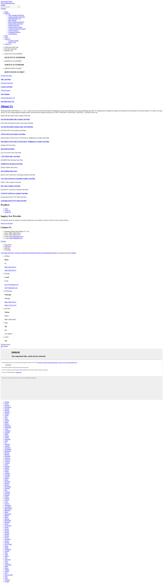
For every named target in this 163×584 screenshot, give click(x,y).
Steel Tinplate (12, 20)
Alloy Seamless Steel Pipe (16, 15)
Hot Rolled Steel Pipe (34, 253)
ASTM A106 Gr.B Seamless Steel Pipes (13, 134)
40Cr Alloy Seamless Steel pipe (10, 186)
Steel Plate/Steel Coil (14, 18)
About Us (7, 39)
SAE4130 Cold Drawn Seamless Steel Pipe (14, 193)
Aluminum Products (14, 32)
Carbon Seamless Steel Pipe (16, 17)
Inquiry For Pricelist (7, 223)
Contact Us (8, 44)
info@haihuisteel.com (15, 238)
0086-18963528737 (10, 270)
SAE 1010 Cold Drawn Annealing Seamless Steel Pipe (18, 178)
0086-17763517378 (10, 305)
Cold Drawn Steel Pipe (21, 253)
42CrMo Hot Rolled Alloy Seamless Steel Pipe (15, 119)
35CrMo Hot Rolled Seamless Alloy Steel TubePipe (17, 127)
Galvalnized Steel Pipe (64, 253)
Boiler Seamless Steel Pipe (16, 22)
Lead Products (12, 34)
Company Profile (13, 40)
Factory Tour (12, 42)
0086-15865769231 (10, 267)
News (6, 35)
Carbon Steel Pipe (6, 87)
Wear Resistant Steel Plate (49, 253)
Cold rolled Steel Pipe (7, 253)
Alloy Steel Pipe (6, 79)
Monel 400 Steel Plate (7, 149)
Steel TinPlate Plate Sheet (9, 171)
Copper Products (13, 30)
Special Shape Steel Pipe (15, 23)
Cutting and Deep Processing (17, 29)
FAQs (6, 37)
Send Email (4, 346)
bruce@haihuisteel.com (16, 236)
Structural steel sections (15, 27)
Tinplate (73, 253)
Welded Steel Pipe (13, 25)
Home (6, 12)
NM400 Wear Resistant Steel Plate (12, 164)
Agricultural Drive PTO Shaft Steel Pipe (14, 201)
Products (7, 13)
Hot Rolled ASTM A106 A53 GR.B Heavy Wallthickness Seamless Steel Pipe (25, 141)
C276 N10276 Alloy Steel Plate (10, 156)
